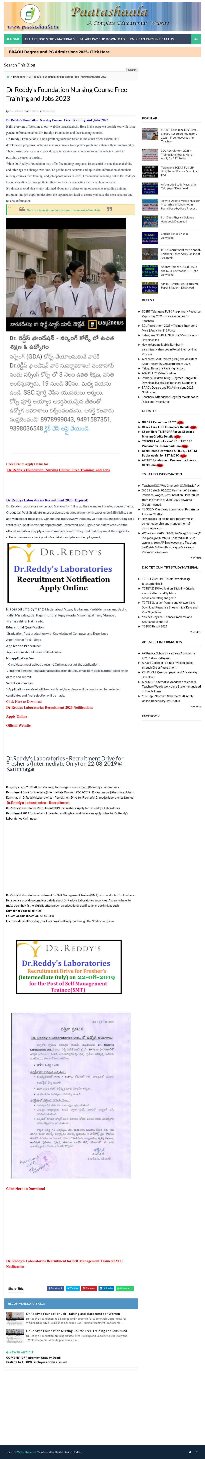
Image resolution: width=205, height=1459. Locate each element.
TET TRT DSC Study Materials (50, 39)
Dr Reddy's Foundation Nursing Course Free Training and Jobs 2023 (76, 1331)
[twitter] (190, 1452)
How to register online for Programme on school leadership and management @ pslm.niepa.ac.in (168, 523)
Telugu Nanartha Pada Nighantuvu (163, 368)
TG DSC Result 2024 (154, 626)
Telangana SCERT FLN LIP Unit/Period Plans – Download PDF (179, 171)
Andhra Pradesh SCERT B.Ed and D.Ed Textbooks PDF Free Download (179, 270)
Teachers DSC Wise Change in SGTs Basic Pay (171, 485)
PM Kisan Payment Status (152, 39)
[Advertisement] (71, 854)
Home (15, 39)
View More (195, 558)
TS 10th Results (19, 49)
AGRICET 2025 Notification (159, 373)
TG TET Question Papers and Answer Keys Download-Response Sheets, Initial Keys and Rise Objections (170, 607)
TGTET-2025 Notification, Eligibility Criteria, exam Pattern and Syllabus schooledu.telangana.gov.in (168, 593)
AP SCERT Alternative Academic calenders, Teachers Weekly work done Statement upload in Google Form (171, 686)
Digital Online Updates (69, 1452)
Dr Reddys (19, 76)
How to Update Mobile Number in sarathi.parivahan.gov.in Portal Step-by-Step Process (180, 204)
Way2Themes (26, 1452)
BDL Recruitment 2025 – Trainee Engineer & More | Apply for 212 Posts (177, 154)
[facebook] (197, 1452)
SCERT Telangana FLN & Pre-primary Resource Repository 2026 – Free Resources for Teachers (171, 316)
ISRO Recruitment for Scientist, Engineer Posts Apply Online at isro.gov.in (181, 253)
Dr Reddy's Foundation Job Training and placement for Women (73, 1313)
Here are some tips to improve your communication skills (63, 210)
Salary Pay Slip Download (102, 39)
